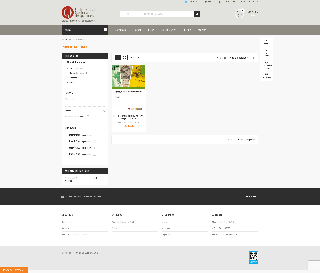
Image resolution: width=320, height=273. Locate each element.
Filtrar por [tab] (72, 56)
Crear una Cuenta (230, 2)
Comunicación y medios (78, 117)
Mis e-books (167, 228)
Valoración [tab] (70, 128)
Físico (71, 99)
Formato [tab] (69, 93)
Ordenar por (221, 58)
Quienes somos (68, 222)
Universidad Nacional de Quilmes (76, 235)
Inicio (64, 40)
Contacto (65, 228)
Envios (114, 228)
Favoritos (212, 2)
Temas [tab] (68, 110)
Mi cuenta (166, 222)
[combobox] (160, 14)
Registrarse (166, 235)
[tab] (85, 70)
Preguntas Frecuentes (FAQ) (123, 222)
